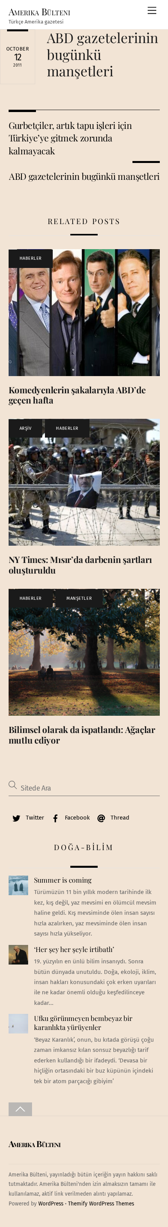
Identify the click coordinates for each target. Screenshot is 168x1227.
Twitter (34, 817)
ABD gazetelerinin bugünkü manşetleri (84, 176)
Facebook (76, 817)
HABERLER (31, 258)
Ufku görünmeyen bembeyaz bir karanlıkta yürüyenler (83, 1023)
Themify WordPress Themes (101, 1203)
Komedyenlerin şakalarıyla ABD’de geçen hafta (77, 395)
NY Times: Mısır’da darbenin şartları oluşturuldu (80, 565)
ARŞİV (26, 428)
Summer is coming (62, 880)
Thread (119, 817)
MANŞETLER (79, 598)
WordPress (50, 1203)
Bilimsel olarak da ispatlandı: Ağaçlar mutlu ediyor (82, 735)
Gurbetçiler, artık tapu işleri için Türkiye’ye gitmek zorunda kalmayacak (70, 138)
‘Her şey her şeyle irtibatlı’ (74, 949)
